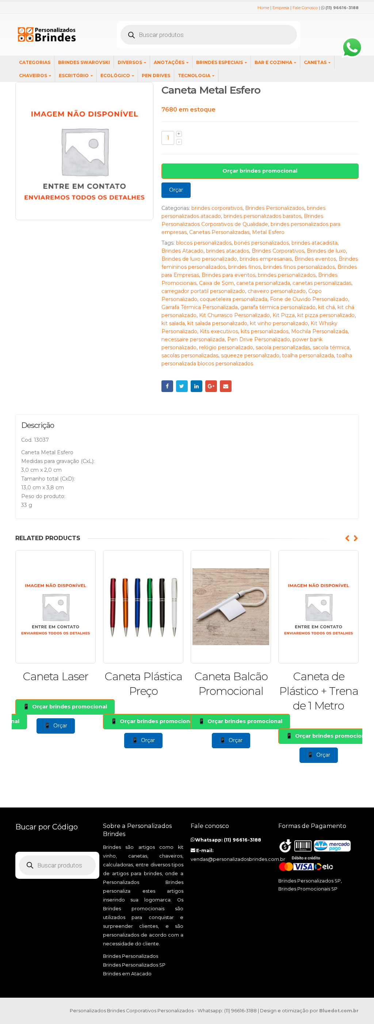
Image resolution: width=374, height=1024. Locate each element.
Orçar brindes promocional (259, 170)
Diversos (130, 62)
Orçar (176, 190)
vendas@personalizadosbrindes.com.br (238, 859)
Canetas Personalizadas (219, 232)
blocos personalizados (204, 243)
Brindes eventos (315, 259)
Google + (211, 386)
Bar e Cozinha (273, 62)
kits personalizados (265, 331)
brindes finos (244, 267)
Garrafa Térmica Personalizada (199, 307)
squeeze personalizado (250, 355)
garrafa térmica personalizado (278, 307)
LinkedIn (196, 386)
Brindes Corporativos (278, 251)
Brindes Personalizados (274, 208)
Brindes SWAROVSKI (84, 62)
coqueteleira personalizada (233, 299)
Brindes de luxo (326, 251)
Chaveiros (33, 75)
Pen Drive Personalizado (258, 339)
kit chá (326, 307)
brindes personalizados (287, 275)
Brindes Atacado (182, 251)
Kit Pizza (283, 315)
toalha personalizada (308, 355)
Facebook (167, 386)
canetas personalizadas (322, 283)
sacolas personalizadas (189, 355)
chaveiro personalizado (277, 291)
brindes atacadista (314, 243)
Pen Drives (156, 75)
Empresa (280, 7)
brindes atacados (227, 251)
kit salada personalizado (217, 323)
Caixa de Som (216, 283)
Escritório (74, 75)
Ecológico (115, 75)
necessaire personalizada (193, 339)
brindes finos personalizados (299, 267)
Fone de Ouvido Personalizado (309, 299)
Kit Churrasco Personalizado (234, 315)
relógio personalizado (226, 347)
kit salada (173, 323)
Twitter (182, 386)
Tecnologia (194, 75)
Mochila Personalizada (319, 331)
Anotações (169, 62)
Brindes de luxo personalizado (199, 259)
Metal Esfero (268, 232)
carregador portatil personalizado (203, 291)
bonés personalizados (261, 243)
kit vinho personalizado (279, 323)
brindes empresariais (266, 259)
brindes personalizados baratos (262, 216)
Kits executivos (219, 331)
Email (226, 386)
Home (263, 7)
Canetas (315, 62)
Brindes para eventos (228, 275)
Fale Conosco (305, 7)
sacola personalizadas (283, 347)
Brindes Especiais (219, 62)
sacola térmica (331, 347)
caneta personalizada (263, 283)
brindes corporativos (217, 208)
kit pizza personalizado (326, 315)
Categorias (34, 62)
